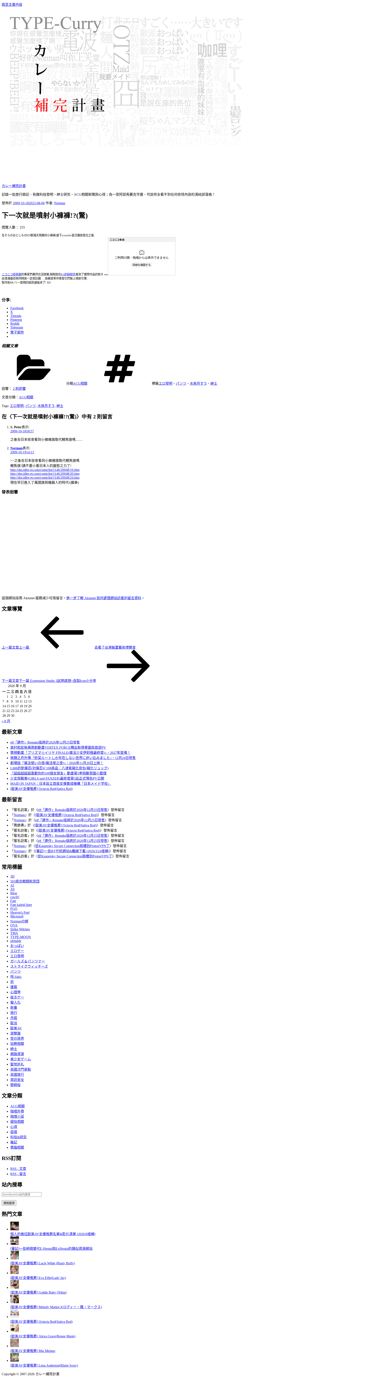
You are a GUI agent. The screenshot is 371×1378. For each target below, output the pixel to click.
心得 (13, 1127)
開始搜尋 (9, 1203)
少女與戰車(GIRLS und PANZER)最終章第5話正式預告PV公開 (57, 778)
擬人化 (15, 1002)
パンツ (181, 383)
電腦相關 (17, 1147)
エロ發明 (165, 383)
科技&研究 (18, 1137)
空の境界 (17, 1038)
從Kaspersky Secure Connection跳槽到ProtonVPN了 (72, 846)
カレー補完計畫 (14, 186)
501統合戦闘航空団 (25, 881)
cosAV (15, 897)
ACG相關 (80, 383)
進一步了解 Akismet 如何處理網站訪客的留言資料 (103, 598)
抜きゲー (17, 997)
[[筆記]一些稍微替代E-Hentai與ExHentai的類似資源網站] (14, 1243)
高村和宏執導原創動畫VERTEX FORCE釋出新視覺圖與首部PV (58, 747)
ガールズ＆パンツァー (27, 961)
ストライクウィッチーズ (29, 966)
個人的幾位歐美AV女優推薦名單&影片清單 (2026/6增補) (52, 1234)
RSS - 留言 (18, 1174)
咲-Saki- (16, 977)
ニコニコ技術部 (11, 274)
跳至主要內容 (12, 4)
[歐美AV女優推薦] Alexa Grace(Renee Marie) (42, 1336)
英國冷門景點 (20, 1069)
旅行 (13, 1013)
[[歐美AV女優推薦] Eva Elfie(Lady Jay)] (14, 1273)
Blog (13, 893)
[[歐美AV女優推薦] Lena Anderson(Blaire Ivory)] (14, 1360)
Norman (59, 203)
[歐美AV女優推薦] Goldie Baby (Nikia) (38, 1292)
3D (12, 876)
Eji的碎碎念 (68, 274)
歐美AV (16, 1028)
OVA (14, 925)
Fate (13, 901)
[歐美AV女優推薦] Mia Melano (32, 1351)
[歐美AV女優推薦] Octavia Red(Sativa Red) (41, 789)
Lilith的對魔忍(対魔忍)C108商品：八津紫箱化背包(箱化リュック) (59, 768)
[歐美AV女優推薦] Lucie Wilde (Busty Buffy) (42, 1263)
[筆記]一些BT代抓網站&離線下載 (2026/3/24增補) (72, 851)
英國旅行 (17, 1074)
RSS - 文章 (18, 1169)
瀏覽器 (15, 1033)
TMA (14, 933)
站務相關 (17, 1044)
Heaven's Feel (19, 912)
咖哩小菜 (17, 1116)
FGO (13, 908)
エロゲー (17, 951)
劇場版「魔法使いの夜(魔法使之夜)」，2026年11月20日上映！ (56, 763)
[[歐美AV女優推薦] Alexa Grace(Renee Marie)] (14, 1331)
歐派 (13, 1023)
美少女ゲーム (20, 1059)
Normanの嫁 (19, 921)
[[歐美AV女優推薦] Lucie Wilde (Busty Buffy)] (14, 1258)
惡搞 (13, 1132)
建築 (13, 987)
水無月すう (198, 383)
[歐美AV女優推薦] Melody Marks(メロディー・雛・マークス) (56, 1307)
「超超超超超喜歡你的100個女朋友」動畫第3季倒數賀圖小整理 (58, 773)
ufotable (15, 941)
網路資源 (17, 1054)
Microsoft (16, 916)
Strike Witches (20, 929)
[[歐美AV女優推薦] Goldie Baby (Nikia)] (14, 1287)
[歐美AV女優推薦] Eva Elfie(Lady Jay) (38, 1278)
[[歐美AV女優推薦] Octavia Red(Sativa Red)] (14, 1317)
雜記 (13, 1142)
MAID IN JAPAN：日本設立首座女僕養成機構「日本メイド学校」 (60, 783)
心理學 (15, 992)
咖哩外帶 (17, 1111)
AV (12, 889)
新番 (13, 1007)
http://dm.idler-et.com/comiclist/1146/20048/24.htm (44, 477)
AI (12, 885)
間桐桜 (15, 1085)
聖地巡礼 (17, 1064)
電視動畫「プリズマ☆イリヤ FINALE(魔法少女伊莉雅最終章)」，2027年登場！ (70, 753)
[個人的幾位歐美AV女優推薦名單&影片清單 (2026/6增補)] (14, 1229)
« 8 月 (6, 721)
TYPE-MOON (20, 937)
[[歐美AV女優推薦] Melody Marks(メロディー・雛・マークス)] (14, 1302)
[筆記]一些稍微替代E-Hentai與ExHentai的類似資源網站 (51, 1248)
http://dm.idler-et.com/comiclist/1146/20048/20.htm (44, 474)
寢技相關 (17, 1121)
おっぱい (17, 946)
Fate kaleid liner (21, 905)
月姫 (13, 1018)
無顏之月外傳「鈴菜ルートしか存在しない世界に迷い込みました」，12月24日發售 (73, 758)
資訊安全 (17, 1080)
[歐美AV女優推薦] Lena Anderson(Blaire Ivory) (44, 1365)
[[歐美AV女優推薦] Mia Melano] (14, 1346)
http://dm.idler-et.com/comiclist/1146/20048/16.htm (44, 470)
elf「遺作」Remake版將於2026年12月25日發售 (45, 742)
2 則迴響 (19, 388)
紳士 (213, 383)
